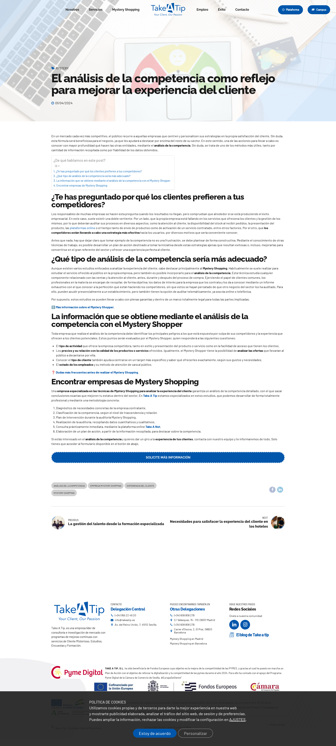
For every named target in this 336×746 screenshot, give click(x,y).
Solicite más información (168, 457)
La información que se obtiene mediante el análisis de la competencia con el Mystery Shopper (113, 180)
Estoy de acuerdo (155, 733)
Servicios (95, 9)
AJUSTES (237, 719)
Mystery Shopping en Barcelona (188, 643)
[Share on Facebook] (272, 490)
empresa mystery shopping (105, 485)
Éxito (222, 9)
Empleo (202, 9)
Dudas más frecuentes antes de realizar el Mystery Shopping (97, 372)
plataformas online (82, 228)
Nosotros (72, 9)
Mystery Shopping (125, 9)
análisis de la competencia (69, 485)
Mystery (62, 68)
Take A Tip (150, 395)
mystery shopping (64, 493)
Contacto (242, 9)
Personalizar (195, 733)
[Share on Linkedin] (280, 490)
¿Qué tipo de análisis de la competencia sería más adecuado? (93, 176)
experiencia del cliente (140, 485)
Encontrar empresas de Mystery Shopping (81, 185)
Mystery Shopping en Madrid (186, 638)
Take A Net (152, 426)
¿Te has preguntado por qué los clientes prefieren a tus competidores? (99, 171)
